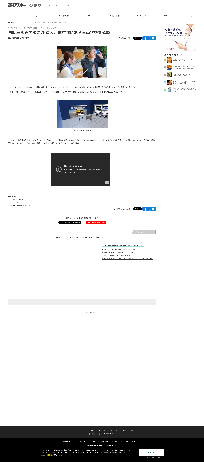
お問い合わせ (104, 441)
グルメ (13, 16)
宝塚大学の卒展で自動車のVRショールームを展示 (117, 252)
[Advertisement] (157, 6)
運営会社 (94, 441)
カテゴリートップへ (145, 232)
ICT (64, 16)
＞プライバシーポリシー (151, 457)
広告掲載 (114, 441)
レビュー (166, 16)
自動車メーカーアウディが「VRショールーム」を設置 (118, 249)
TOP (140, 16)
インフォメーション (114, 16)
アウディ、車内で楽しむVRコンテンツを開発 (116, 255)
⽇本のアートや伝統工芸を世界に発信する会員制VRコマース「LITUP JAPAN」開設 (127, 259)
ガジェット (22, 22)
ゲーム (98, 430)
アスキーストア (89, 16)
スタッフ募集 (124, 441)
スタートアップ (38, 16)
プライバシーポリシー (82, 441)
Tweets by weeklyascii (90, 312)
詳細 (49, 455)
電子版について (136, 441)
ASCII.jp (93, 434)
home (12, 22)
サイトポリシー (67, 441)
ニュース (191, 16)
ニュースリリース (16, 199)
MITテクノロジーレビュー (108, 434)
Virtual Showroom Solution (21, 205)
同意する (151, 453)
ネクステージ (15, 202)
